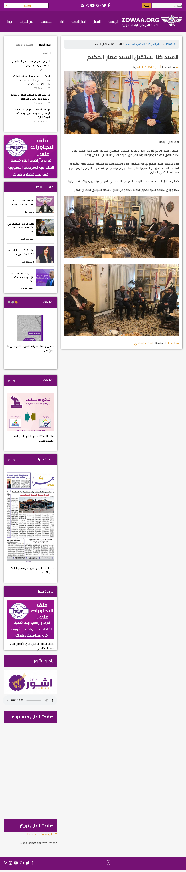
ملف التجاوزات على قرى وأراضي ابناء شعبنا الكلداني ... (32, 646)
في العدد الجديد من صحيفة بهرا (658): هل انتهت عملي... (31, 570)
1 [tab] (16, 302)
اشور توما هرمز (27, 239)
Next (9, 380)
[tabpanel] (30, 336)
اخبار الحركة (155, 44)
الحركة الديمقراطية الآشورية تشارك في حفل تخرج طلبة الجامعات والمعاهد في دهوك (31, 79)
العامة (47, 53)
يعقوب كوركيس (27, 289)
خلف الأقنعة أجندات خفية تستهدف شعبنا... (22, 202)
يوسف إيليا (29, 212)
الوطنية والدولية (24, 44)
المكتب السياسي (135, 44)
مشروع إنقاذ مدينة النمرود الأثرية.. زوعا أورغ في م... (30, 348)
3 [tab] (9, 302)
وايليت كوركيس (27, 262)
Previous (14, 380)
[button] (26, 5)
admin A (142, 67)
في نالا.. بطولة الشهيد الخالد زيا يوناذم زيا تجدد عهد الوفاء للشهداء (30, 96)
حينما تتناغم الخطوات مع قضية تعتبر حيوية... (21, 252)
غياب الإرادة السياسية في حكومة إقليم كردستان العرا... (20, 227)
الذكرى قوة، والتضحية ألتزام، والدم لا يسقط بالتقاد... (22, 277)
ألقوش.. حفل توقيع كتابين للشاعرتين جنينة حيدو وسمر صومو (31, 63)
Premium (173, 343)
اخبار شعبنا (45, 44)
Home (168, 44)
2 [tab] (13, 302)
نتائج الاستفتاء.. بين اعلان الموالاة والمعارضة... (34, 438)
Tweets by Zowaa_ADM (42, 834)
